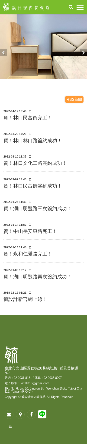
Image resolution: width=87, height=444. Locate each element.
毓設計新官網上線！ (25, 299)
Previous (3, 52)
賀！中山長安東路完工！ (30, 231)
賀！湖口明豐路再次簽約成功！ (37, 276)
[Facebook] (31, 414)
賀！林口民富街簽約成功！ (32, 185)
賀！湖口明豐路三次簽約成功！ (37, 208)
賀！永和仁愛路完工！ (27, 253)
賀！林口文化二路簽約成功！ (35, 163)
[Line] (42, 415)
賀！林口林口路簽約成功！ (32, 140)
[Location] (20, 414)
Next (83, 52)
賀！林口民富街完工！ (27, 117)
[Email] (9, 414)
